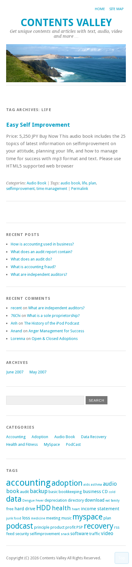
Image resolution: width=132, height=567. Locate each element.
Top (121, 558)
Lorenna (18, 338)
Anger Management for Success (56, 331)
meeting (53, 518)
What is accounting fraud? (33, 266)
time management (52, 189)
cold (112, 492)
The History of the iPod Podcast (51, 323)
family (115, 501)
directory (76, 500)
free (10, 509)
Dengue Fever (33, 501)
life (84, 183)
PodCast (73, 444)
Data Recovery (93, 436)
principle (41, 527)
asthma (96, 485)
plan (92, 183)
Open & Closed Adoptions (55, 338)
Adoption (40, 436)
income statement (100, 508)
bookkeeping (70, 491)
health (61, 508)
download (94, 500)
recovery (98, 525)
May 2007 (37, 372)
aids (86, 485)
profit (70, 527)
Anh (14, 323)
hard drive (24, 508)
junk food (13, 518)
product (57, 527)
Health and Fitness (22, 444)
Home (100, 9)
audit (24, 491)
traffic (94, 533)
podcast (19, 526)
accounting (28, 482)
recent (16, 308)
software (79, 533)
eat (107, 501)
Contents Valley (66, 23)
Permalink (79, 189)
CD (105, 491)
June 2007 (14, 372)
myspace (87, 516)
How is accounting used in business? (42, 244)
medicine (38, 518)
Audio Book (36, 183)
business (92, 491)
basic (53, 491)
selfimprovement (20, 189)
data (13, 498)
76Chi (16, 315)
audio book (70, 183)
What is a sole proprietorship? (53, 315)
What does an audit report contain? (41, 251)
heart (76, 509)
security (22, 533)
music (66, 518)
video (107, 533)
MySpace (52, 444)
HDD (43, 507)
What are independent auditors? (39, 274)
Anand (16, 331)
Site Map (116, 9)
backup (39, 491)
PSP (79, 527)
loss (26, 518)
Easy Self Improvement (38, 125)
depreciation (56, 500)
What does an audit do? (31, 259)
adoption (67, 483)
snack (65, 534)
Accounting (15, 436)
